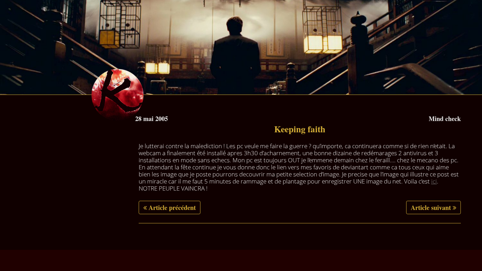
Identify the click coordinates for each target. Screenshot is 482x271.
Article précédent (172, 207)
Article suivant (431, 207)
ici (434, 181)
